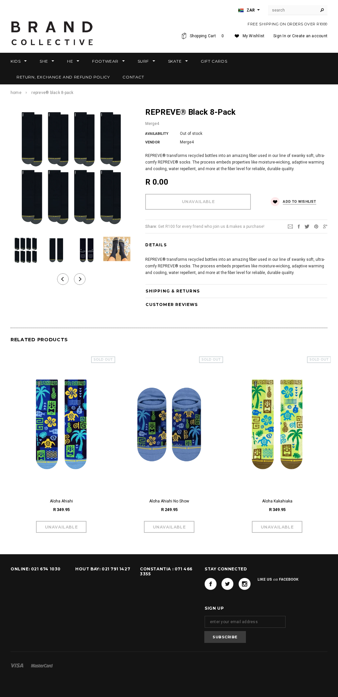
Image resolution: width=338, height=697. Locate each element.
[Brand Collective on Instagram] (245, 584)
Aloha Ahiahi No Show (169, 501)
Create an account (309, 36)
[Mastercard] (42, 665)
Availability (156, 134)
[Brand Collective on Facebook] (211, 584)
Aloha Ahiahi (61, 501)
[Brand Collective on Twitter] (227, 584)
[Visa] (17, 665)
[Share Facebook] (299, 226)
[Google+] (325, 226)
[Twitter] (307, 226)
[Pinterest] (316, 226)
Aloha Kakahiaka (277, 501)
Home (16, 92)
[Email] (290, 226)
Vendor (152, 142)
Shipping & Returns (173, 290)
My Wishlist (254, 36)
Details (155, 244)
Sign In (279, 36)
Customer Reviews (172, 304)
